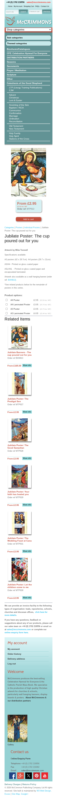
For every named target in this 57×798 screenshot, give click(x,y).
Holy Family (14, 133)
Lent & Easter (15, 100)
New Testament (16, 128)
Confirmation (15, 113)
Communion (15, 110)
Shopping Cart (29, 6)
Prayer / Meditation (16, 70)
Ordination (14, 118)
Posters (19, 227)
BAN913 (11, 280)
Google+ (24, 794)
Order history (14, 654)
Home (10, 6)
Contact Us (45, 6)
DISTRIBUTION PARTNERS (20, 57)
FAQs (37, 6)
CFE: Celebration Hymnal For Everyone (27, 53)
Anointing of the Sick (19, 105)
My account (14, 649)
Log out (12, 663)
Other (10, 79)
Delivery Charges (13, 784)
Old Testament (16, 126)
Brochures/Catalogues (18, 49)
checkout (46, 11)
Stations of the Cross (19, 139)
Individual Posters (32, 227)
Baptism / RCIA (16, 107)
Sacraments (13, 66)
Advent (12, 95)
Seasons (11, 62)
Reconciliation (15, 121)
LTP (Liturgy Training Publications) (25, 87)
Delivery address (16, 659)
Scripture (11, 74)
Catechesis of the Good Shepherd (24, 83)
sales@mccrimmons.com (39, 2)
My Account (18, 6)
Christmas (14, 97)
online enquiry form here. (17, 632)
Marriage (13, 116)
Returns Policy (29, 784)
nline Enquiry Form (21, 758)
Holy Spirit (14, 136)
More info (27, 365)
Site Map (16, 794)
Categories (9, 227)
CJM (11, 90)
